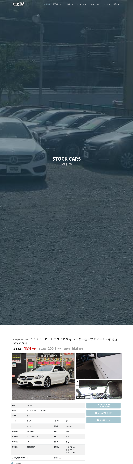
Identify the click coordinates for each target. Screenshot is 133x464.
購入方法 (70, 4)
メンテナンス (81, 4)
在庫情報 (47, 4)
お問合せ (116, 4)
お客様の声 (95, 4)
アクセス (107, 4)
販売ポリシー (58, 4)
